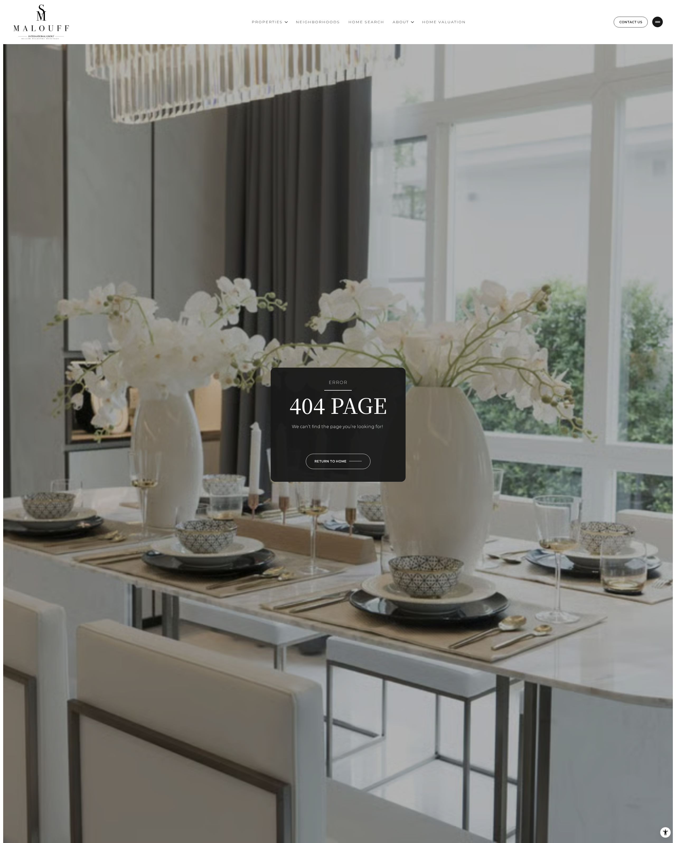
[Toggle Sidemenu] (657, 22)
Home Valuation (444, 22)
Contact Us (630, 22)
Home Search (366, 22)
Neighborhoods (318, 22)
